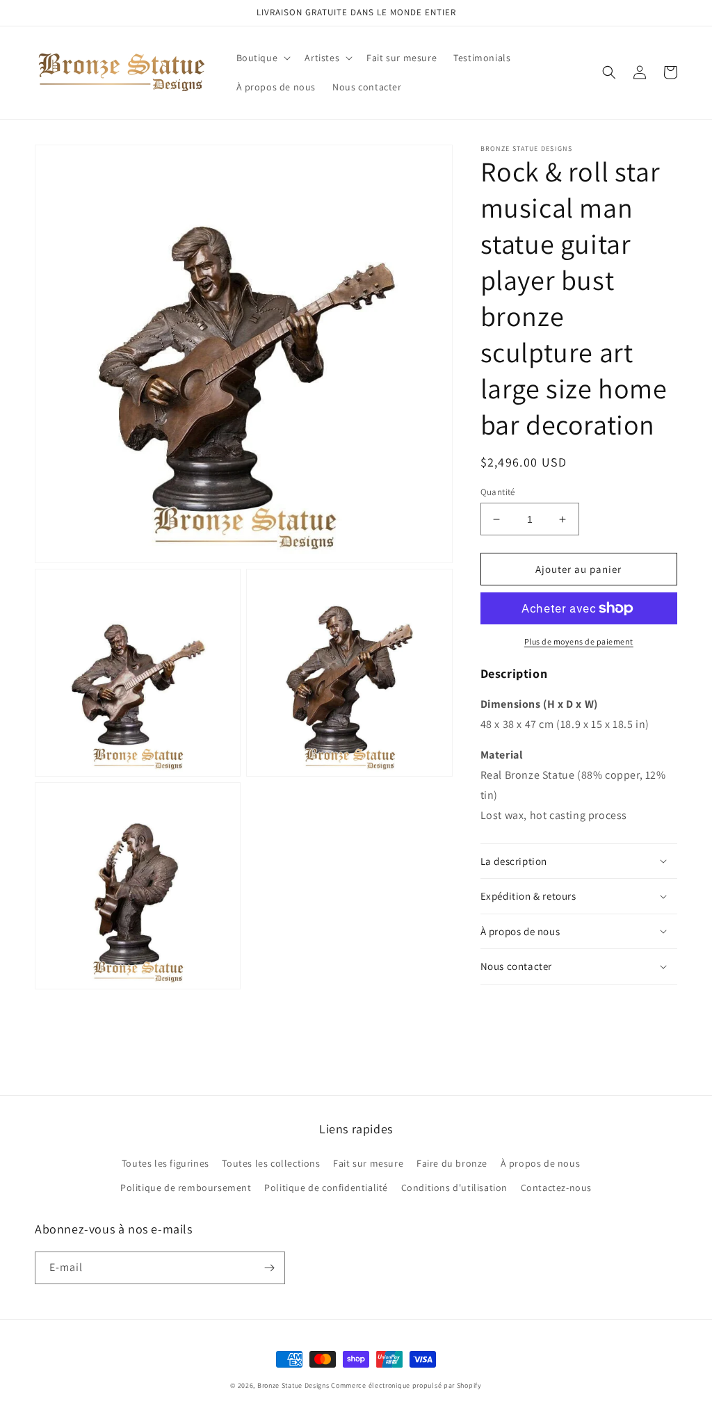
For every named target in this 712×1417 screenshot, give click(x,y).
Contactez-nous (556, 1187)
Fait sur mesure (368, 1163)
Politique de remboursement (186, 1187)
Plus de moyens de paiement (578, 641)
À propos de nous (541, 1163)
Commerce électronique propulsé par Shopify (406, 1385)
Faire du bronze (451, 1163)
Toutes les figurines (165, 1163)
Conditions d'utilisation (454, 1187)
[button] (262, 57)
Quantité (497, 492)
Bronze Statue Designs (293, 1385)
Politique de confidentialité (326, 1187)
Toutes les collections (271, 1163)
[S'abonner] (269, 1268)
